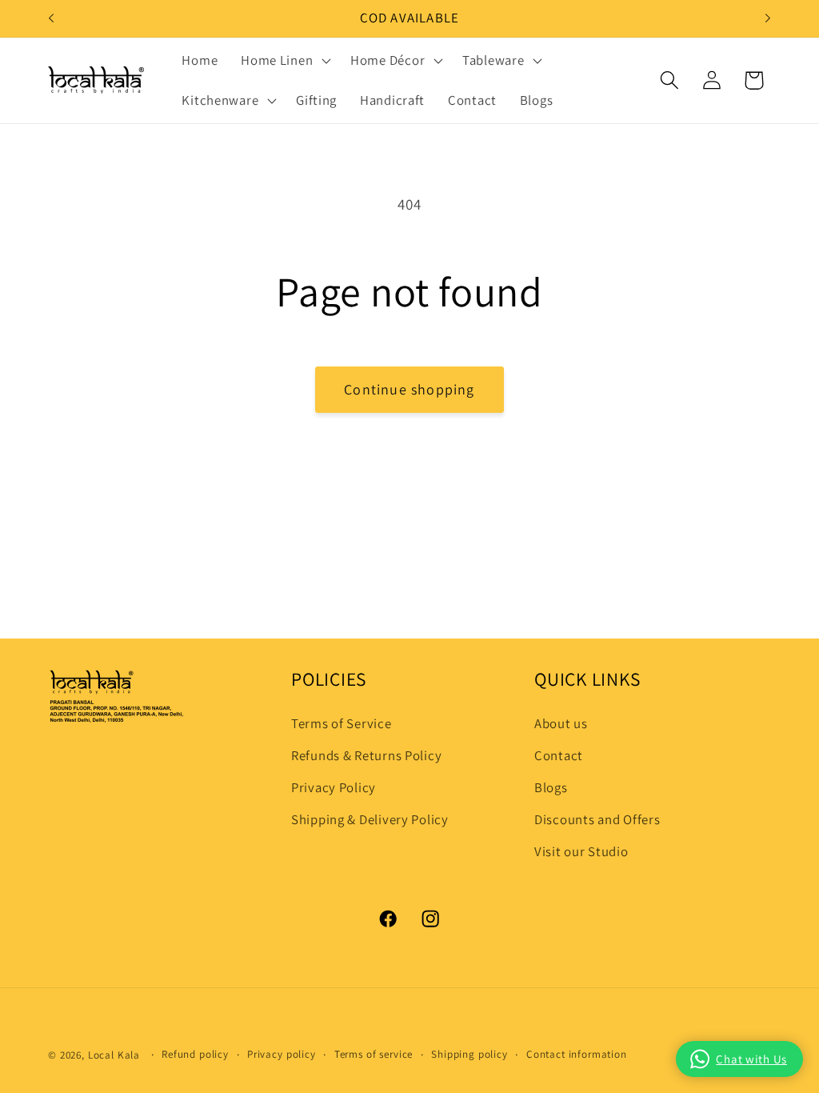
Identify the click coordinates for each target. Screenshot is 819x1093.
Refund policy (195, 1054)
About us (561, 723)
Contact (558, 755)
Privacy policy (281, 1054)
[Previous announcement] (51, 18)
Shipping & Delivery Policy (370, 819)
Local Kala (114, 1055)
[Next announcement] (767, 18)
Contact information (576, 1054)
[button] (284, 61)
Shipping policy (469, 1054)
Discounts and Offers (597, 819)
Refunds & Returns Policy (366, 755)
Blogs (551, 787)
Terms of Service (341, 723)
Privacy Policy (333, 787)
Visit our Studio (581, 851)
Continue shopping (409, 389)
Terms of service (373, 1054)
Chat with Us (751, 1059)
